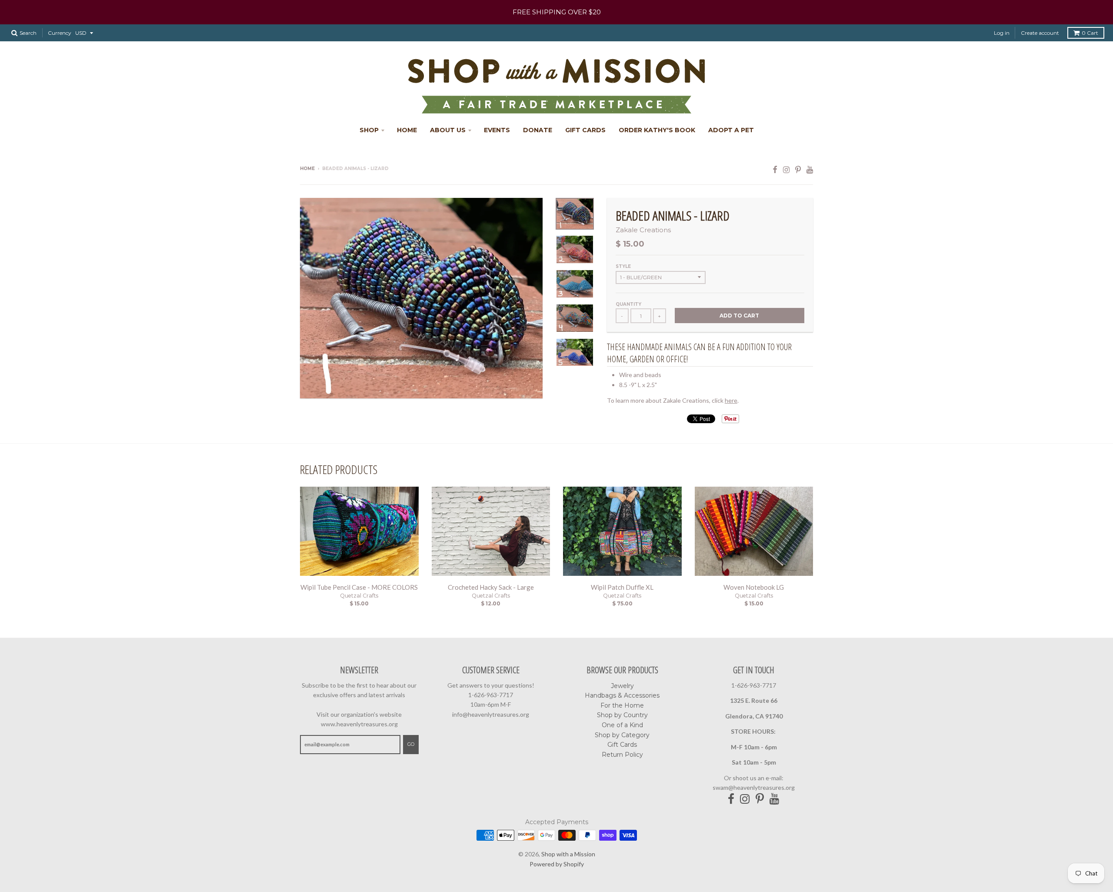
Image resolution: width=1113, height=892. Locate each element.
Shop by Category (622, 735)
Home (407, 130)
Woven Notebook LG (753, 587)
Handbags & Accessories (622, 695)
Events (497, 130)
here (731, 400)
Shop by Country (622, 715)
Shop (369, 130)
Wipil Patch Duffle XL (622, 587)
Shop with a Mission (568, 854)
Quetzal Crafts (359, 595)
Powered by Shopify (557, 864)
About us (448, 130)
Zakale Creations (643, 230)
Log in (1002, 33)
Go (410, 744)
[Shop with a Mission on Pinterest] (798, 169)
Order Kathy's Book (657, 130)
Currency (59, 33)
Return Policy (622, 754)
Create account (1040, 33)
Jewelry (622, 686)
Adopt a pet (731, 130)
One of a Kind (622, 725)
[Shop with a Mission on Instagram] (786, 169)
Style (623, 266)
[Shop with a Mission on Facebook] (775, 169)
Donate (537, 130)
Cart (1090, 33)
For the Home (622, 705)
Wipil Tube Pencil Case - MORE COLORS (359, 587)
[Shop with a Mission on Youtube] (809, 169)
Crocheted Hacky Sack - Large (491, 587)
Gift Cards (585, 130)
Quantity (628, 304)
